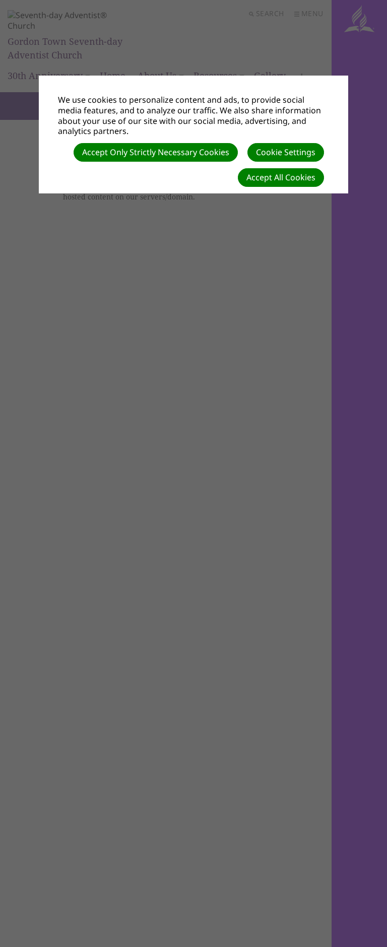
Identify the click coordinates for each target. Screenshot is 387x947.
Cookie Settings (285, 152)
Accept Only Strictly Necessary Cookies (155, 152)
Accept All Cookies (280, 177)
